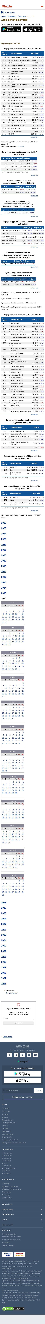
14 (19, 614)
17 (6, 617)
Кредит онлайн (7, 1137)
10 (6, 614)
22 (23, 617)
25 (9, 619)
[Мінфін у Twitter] (22, 1055)
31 (6, 622)
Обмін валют (6, 1183)
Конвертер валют (7, 1134)
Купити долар (6, 1192)
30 (3, 622)
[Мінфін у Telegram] (16, 1055)
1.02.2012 (20, 146)
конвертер (34, 137)
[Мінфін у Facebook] (9, 1055)
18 (9, 617)
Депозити (5, 1128)
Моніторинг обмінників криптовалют (14, 1143)
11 (9, 614)
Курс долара (6, 1111)
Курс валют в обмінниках (10, 1186)
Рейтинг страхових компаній (11, 1240)
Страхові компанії (8, 1245)
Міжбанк (5, 1125)
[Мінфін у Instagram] (29, 1055)
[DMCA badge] (22, 1309)
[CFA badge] (31, 1255)
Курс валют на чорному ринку (11, 1189)
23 (3, 619)
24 (6, 619)
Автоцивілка (6, 1242)
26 (13, 619)
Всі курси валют (12, 993)
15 (23, 614)
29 (23, 619)
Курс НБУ (5, 1117)
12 (13, 614)
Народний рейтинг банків (10, 1140)
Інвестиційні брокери (9, 1123)
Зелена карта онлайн (9, 1234)
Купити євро (6, 1195)
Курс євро (5, 1114)
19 (13, 617)
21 (19, 617)
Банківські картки (7, 1120)
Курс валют (5, 1108)
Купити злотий (6, 1198)
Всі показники (10, 13)
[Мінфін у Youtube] (35, 1055)
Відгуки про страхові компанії (11, 1237)
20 (16, 617)
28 (19, 619)
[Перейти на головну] (7, 6)
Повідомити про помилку (22, 1097)
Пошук (38, 1090)
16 (3, 617)
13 (16, 614)
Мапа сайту (7, 1037)
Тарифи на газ (6, 1131)
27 (16, 619)
